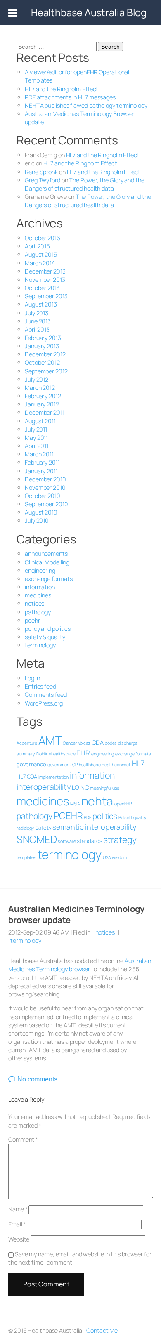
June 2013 (38, 321)
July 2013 (36, 313)
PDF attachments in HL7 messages (70, 97)
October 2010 (42, 496)
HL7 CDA (27, 776)
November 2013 (45, 279)
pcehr (32, 620)
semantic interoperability (94, 827)
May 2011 (36, 437)
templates (26, 857)
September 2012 (46, 371)
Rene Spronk (41, 172)
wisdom (119, 857)
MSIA (75, 804)
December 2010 (45, 479)
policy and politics (48, 629)
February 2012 (43, 396)
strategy (119, 839)
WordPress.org (44, 703)
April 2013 (37, 329)
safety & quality (45, 637)
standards (89, 841)
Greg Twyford (42, 180)
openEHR (123, 804)
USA (107, 857)
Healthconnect (116, 764)
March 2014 (40, 263)
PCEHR (68, 815)
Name (17, 1209)
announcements (46, 553)
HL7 (138, 763)
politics (104, 816)
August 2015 (41, 254)
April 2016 (37, 246)
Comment (23, 1139)
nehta (97, 801)
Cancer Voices (77, 743)
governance (31, 764)
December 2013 (45, 271)
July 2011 (36, 429)
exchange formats (48, 579)
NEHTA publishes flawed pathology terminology (86, 105)
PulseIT (125, 817)
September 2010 (46, 504)
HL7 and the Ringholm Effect (61, 89)
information (40, 587)
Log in (32, 678)
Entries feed (40, 686)
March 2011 (39, 454)
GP (75, 764)
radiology (25, 828)
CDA (98, 742)
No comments (37, 1079)
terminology (40, 645)
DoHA (41, 754)
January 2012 (42, 404)
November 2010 (45, 487)
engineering (40, 570)
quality (139, 817)
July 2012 (36, 379)
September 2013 (46, 296)
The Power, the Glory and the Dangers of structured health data (84, 184)
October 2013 (42, 288)
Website (18, 1239)
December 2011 (44, 412)
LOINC (80, 787)
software (67, 841)
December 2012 (45, 354)
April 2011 (36, 446)
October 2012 (42, 362)
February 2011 (42, 462)
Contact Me (102, 1330)
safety (43, 827)
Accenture (27, 743)
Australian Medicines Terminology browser (79, 965)
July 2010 (37, 520)
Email (17, 1224)
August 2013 (41, 304)
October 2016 (42, 238)
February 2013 (43, 338)
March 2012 (40, 388)
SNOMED (37, 839)
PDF (87, 817)
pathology (38, 612)
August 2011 (40, 421)
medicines (38, 595)
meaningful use (105, 788)
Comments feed (46, 695)
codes (111, 743)
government (59, 764)
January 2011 (41, 471)
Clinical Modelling (47, 562)
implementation (53, 777)
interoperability (44, 786)
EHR (83, 753)
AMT (50, 740)
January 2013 (42, 346)
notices (34, 603)
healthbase (90, 764)
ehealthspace (62, 754)
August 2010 (41, 512)
